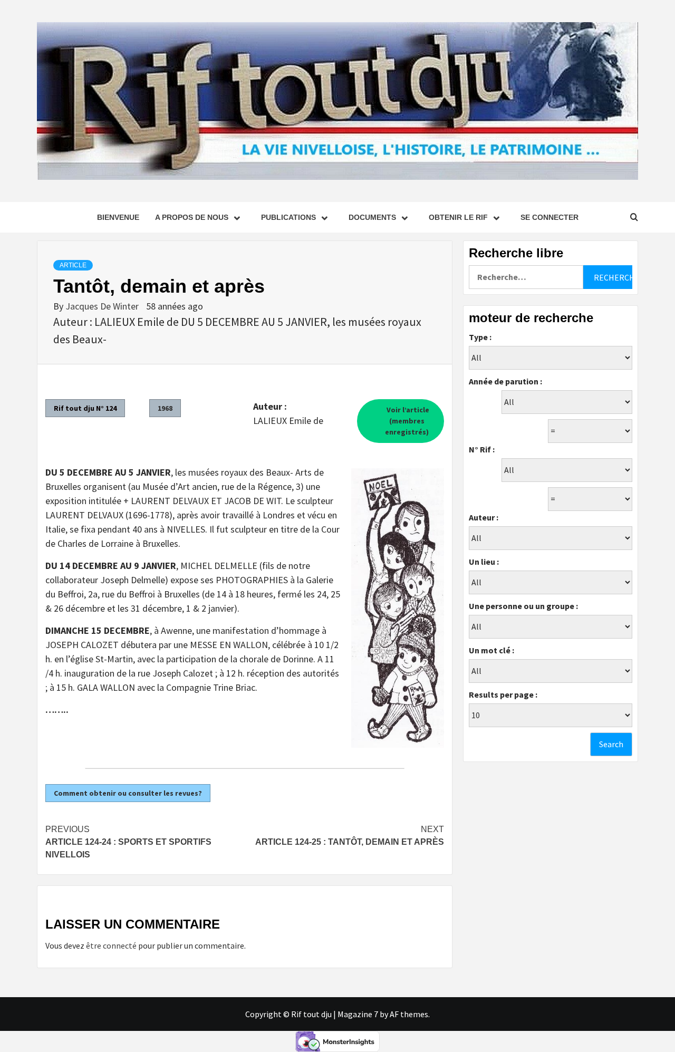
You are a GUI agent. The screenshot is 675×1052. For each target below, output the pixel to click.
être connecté (111, 945)
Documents (372, 217)
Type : (480, 337)
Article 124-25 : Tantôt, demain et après (349, 835)
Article (73, 265)
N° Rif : (482, 449)
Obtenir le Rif (458, 217)
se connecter (549, 217)
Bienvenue (118, 217)
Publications (288, 217)
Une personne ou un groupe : (523, 606)
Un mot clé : (491, 650)
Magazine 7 (358, 1014)
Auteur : (483, 517)
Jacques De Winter (103, 306)
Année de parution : (505, 381)
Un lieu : (484, 561)
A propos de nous (191, 217)
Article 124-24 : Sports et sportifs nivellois (128, 842)
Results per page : (503, 694)
